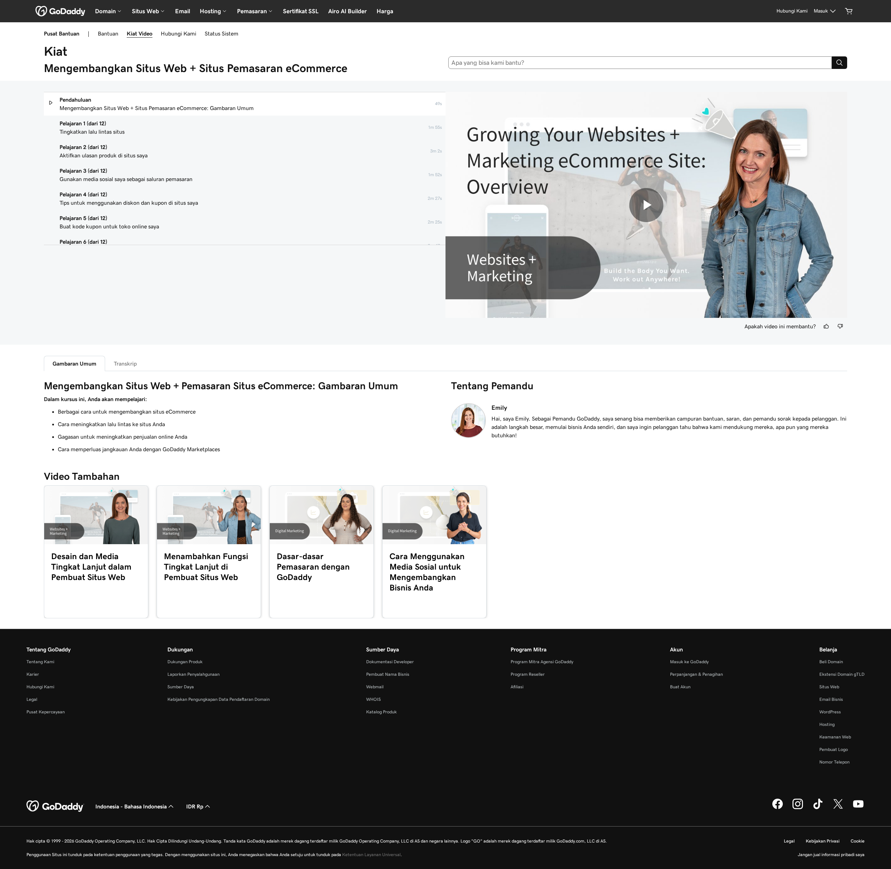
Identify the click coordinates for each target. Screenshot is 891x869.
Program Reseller (528, 674)
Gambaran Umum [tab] (74, 363)
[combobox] (640, 63)
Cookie (858, 841)
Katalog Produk (381, 712)
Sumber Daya (180, 686)
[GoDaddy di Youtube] (858, 808)
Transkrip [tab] (125, 363)
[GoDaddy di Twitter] (838, 808)
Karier (32, 674)
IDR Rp (194, 806)
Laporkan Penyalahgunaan (193, 674)
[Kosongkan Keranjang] (849, 11)
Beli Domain (831, 661)
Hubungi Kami (178, 33)
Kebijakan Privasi (822, 841)
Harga (385, 11)
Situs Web (829, 686)
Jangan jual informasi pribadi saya (831, 854)
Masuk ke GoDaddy (689, 661)
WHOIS (373, 699)
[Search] (839, 62)
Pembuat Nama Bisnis (387, 674)
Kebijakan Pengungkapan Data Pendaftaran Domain (218, 699)
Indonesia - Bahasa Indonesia (131, 806)
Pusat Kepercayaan (45, 712)
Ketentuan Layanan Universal (371, 854)
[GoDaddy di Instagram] (797, 808)
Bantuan (108, 33)
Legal (31, 699)
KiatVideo (139, 33)
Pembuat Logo (833, 749)
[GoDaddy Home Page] (55, 806)
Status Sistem (221, 33)
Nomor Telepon (834, 762)
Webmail (375, 686)
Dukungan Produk (185, 661)
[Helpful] (826, 326)
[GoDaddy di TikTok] (818, 808)
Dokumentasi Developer (390, 661)
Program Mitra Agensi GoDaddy (542, 661)
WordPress (830, 712)
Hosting (827, 724)
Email (182, 11)
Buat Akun (680, 686)
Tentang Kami (40, 661)
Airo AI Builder (347, 11)
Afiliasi (517, 686)
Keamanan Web (835, 737)
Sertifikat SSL (300, 11)
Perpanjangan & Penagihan (696, 674)
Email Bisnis (831, 699)
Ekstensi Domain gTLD (842, 674)
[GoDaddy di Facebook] (777, 808)
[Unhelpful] (840, 326)
